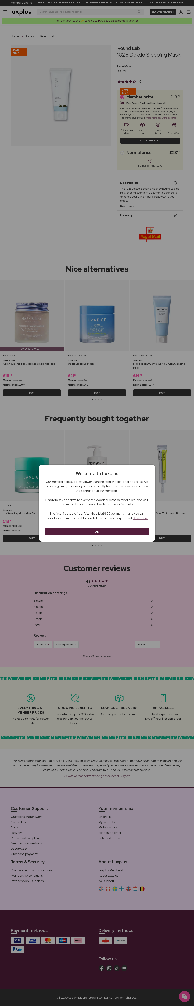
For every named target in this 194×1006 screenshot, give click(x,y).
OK (97, 531)
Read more (140, 518)
